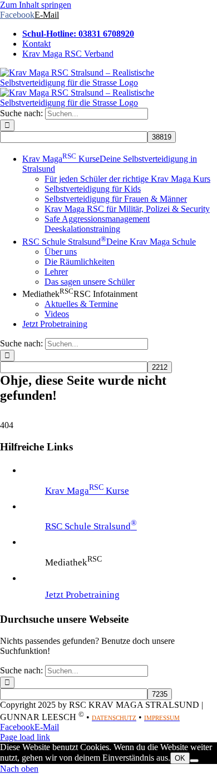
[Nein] (194, 760)
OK (180, 758)
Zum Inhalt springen (35, 4)
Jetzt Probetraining (82, 594)
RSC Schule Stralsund (91, 526)
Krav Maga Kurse (87, 490)
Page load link (25, 737)
